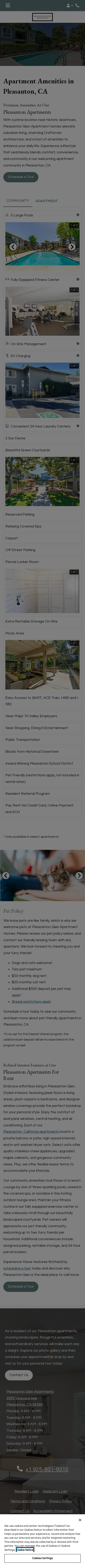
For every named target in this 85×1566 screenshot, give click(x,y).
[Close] (80, 1520)
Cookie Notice (25, 1550)
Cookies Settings (42, 1558)
